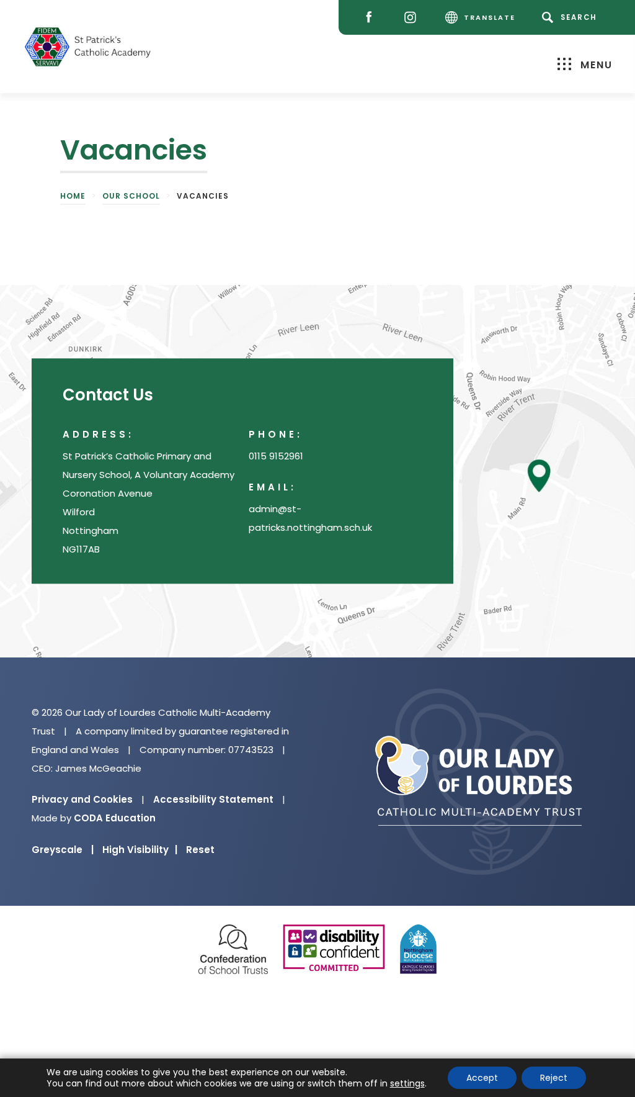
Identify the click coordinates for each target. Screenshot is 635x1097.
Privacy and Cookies (82, 799)
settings (407, 1083)
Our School (131, 196)
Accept (482, 1078)
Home (73, 196)
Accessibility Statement (213, 799)
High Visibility (139, 849)
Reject (553, 1078)
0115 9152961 (276, 456)
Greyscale (63, 849)
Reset (200, 849)
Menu (596, 65)
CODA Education (115, 817)
